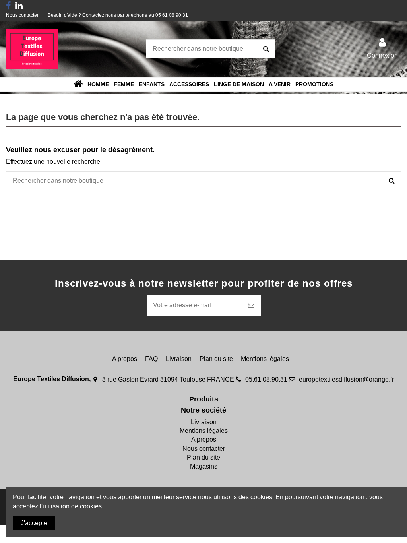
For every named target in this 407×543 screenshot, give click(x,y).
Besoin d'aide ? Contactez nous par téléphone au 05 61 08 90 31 (118, 15)
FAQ (151, 358)
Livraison (179, 358)
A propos (124, 358)
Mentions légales (265, 358)
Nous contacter (23, 15)
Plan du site (216, 358)
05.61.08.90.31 (266, 379)
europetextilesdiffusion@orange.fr (346, 379)
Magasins (203, 466)
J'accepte (34, 523)
